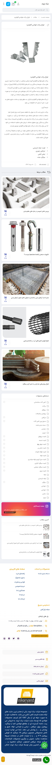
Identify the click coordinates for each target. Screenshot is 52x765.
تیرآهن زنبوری (40, 151)
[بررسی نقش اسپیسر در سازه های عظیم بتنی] (26, 192)
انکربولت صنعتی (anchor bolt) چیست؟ (36, 254)
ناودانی (43, 486)
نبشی (44, 494)
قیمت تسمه (42, 440)
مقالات (35, 17)
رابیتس (43, 429)
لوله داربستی (42, 478)
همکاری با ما (20, 590)
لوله (45, 475)
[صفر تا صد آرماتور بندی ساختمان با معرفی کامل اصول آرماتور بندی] (26, 279)
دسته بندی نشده (41, 425)
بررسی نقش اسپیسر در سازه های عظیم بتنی (36, 211)
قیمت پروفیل (42, 436)
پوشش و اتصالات (41, 414)
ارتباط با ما (21, 599)
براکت (44, 406)
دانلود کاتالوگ (20, 578)
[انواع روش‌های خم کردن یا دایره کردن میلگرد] (26, 365)
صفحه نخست (45, 17)
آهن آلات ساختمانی (40, 402)
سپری (44, 433)
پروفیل (44, 410)
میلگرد (44, 482)
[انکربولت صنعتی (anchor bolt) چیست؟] (26, 236)
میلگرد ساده (41, 157)
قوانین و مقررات (19, 582)
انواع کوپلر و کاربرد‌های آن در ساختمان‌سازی (36, 341)
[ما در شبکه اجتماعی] (8, 4)
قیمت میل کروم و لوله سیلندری (37, 459)
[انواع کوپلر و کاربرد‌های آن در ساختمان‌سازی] (26, 322)
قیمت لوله (43, 455)
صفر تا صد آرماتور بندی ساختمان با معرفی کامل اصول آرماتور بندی (30, 298)
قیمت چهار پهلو (41, 444)
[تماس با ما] (46, 760)
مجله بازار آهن (45, 609)
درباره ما (22, 594)
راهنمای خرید (20, 573)
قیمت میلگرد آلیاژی (40, 463)
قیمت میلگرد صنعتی (40, 467)
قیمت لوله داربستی (39, 148)
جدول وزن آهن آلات (40, 421)
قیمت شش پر (42, 448)
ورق (44, 497)
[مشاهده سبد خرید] (13, 4)
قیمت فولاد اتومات (40, 452)
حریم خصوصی (20, 586)
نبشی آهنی (41, 154)
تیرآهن (44, 417)
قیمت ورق (43, 471)
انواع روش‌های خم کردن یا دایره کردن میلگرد (36, 384)
